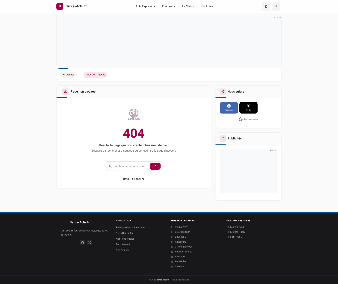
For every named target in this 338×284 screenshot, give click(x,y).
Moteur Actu (237, 227)
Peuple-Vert (181, 227)
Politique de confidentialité (130, 227)
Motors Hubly (237, 232)
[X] (89, 242)
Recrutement (123, 244)
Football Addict (183, 252)
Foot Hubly (236, 237)
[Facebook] (82, 242)
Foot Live (207, 6)
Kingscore (180, 242)
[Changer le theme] (266, 6)
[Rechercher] (276, 6)
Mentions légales (125, 239)
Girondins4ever (183, 247)
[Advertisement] (162, 40)
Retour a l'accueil (134, 179)
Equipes (167, 6)
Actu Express (144, 6)
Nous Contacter (124, 233)
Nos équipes (122, 250)
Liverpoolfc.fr (182, 232)
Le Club (187, 6)
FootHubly (180, 261)
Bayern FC (180, 237)
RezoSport (180, 256)
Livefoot (179, 266)
